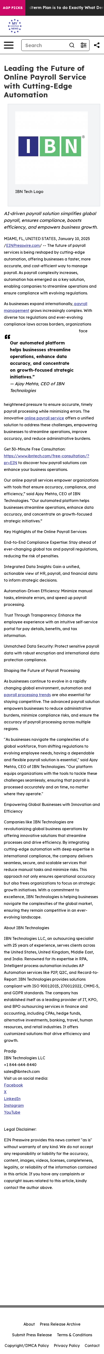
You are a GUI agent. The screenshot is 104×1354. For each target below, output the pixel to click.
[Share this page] (96, 45)
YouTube (12, 1112)
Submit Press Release (32, 1334)
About (29, 1324)
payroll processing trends (27, 694)
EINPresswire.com (23, 245)
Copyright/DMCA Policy (27, 1345)
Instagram (14, 1105)
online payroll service (44, 418)
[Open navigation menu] (9, 45)
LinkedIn (12, 1098)
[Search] (72, 45)
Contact (92, 1345)
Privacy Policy (67, 1345)
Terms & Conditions (74, 1334)
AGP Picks (12, 8)
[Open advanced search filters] (83, 45)
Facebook (13, 1085)
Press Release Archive (60, 1324)
